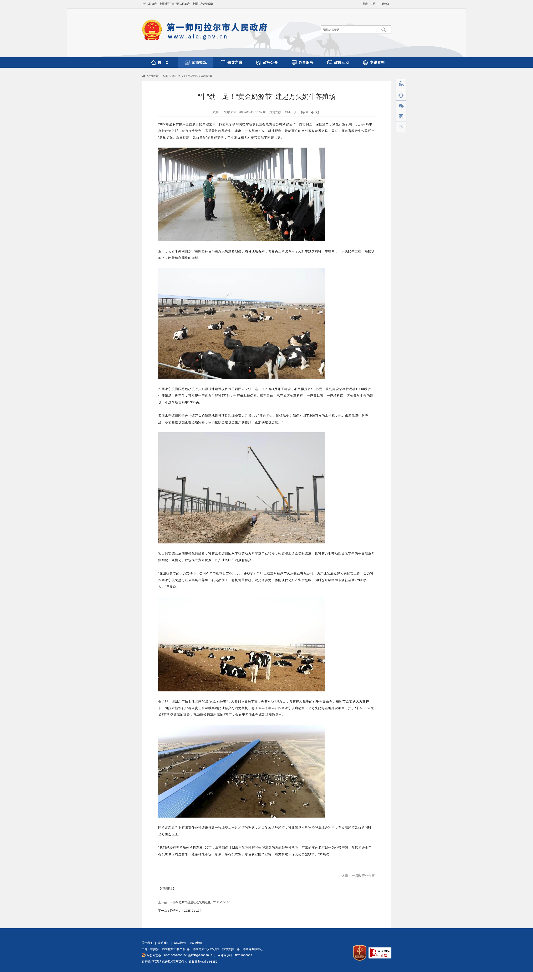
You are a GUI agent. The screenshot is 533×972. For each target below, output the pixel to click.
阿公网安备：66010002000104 (167, 955)
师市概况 (199, 62)
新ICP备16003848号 (201, 955)
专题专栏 (377, 62)
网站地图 (180, 943)
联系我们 (163, 943)
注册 (372, 3)
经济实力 (176, 910)
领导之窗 (234, 62)
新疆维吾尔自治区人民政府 (175, 3)
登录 (365, 3)
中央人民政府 (149, 3)
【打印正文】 (167, 888)
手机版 (401, 116)
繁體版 (385, 3)
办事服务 (306, 62)
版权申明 (196, 943)
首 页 (163, 62)
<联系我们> (178, 961)
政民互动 (341, 62)
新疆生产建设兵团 (203, 3)
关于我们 (147, 943)
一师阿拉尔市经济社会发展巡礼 (190, 902)
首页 (165, 76)
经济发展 (192, 76)
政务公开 (270, 62)
